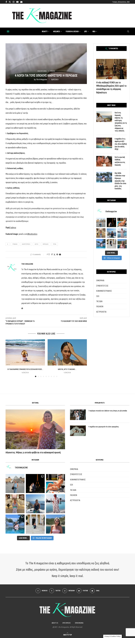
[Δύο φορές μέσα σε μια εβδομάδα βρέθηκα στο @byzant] (100, 233)
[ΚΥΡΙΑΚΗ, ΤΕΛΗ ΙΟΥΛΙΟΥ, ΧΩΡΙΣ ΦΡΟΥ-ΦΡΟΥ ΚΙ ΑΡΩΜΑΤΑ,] (55, 483)
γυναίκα (14, 244)
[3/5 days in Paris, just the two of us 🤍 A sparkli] (111, 222)
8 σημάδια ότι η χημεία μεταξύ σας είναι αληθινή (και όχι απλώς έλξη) (121, 144)
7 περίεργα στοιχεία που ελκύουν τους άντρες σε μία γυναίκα (107, 411)
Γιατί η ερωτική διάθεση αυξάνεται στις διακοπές (120, 161)
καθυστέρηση (26, 244)
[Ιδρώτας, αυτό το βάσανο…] (67, 352)
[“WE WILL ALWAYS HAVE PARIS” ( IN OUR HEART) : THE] (15, 483)
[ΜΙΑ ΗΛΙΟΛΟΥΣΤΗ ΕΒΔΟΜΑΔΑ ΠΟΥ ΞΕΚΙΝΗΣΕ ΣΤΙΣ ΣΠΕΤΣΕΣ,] (35, 524)
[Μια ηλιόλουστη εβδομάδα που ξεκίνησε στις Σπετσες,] (111, 243)
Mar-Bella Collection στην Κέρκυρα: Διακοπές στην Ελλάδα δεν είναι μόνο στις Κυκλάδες (120, 181)
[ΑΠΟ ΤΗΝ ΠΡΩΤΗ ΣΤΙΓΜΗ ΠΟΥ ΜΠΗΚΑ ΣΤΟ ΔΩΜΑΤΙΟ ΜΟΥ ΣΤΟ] (55, 503)
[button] (9, 358)
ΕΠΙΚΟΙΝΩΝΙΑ (79, 623)
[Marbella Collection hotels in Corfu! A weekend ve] (100, 243)
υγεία (54, 244)
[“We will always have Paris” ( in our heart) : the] (100, 222)
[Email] (21, 2)
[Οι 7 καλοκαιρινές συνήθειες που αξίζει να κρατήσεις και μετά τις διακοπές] (25, 352)
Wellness (56, 31)
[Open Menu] (8, 31)
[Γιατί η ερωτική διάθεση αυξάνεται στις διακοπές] (104, 161)
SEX (97, 296)
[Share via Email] (60, 254)
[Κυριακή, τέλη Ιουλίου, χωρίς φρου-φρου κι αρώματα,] (122, 222)
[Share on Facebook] (51, 254)
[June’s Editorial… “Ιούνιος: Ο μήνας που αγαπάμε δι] (122, 243)
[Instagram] (14, 2)
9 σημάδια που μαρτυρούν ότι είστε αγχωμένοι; (103, 427)
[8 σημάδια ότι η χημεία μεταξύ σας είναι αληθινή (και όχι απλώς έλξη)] (104, 143)
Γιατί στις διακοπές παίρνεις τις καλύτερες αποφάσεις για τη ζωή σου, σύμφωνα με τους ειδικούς (121, 122)
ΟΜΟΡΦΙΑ (100, 280)
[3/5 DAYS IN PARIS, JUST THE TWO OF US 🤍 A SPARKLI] (35, 483)
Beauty (44, 31)
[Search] (128, 32)
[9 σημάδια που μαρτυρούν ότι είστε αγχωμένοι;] (78, 430)
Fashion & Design (72, 31)
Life (85, 31)
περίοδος (46, 244)
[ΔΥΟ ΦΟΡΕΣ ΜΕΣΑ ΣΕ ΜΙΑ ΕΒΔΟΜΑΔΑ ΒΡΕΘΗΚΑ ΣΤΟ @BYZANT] (15, 503)
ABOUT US (55, 623)
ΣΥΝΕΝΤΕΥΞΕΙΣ (102, 286)
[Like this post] (49, 254)
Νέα (94, 31)
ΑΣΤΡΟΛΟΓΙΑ (101, 312)
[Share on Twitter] (54, 254)
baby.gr (13, 227)
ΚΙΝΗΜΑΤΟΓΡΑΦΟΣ (104, 291)
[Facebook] (6, 2)
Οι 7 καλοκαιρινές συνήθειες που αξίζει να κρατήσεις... (25, 369)
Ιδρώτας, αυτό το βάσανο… (67, 369)
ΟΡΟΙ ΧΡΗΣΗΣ (66, 623)
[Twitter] (10, 2)
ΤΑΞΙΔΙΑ (99, 301)
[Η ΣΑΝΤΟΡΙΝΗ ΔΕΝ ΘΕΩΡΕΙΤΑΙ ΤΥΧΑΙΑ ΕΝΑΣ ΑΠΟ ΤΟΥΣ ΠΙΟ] (35, 503)
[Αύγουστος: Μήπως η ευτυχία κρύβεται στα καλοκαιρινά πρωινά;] (35, 429)
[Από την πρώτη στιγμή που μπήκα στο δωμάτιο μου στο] (122, 233)
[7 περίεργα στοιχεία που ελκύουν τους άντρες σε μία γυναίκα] (78, 414)
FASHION (99, 306)
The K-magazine (41, 79)
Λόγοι (36, 244)
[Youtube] (17, 2)
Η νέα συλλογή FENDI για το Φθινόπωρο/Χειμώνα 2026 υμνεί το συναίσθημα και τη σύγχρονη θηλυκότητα (111, 87)
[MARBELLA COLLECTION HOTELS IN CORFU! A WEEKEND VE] (15, 524)
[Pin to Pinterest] (57, 254)
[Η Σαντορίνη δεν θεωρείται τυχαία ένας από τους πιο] (111, 233)
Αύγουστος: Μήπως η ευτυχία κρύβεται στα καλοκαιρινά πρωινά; (33, 452)
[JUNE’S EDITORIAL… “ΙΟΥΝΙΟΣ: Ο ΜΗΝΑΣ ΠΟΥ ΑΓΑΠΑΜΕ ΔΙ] (55, 524)
